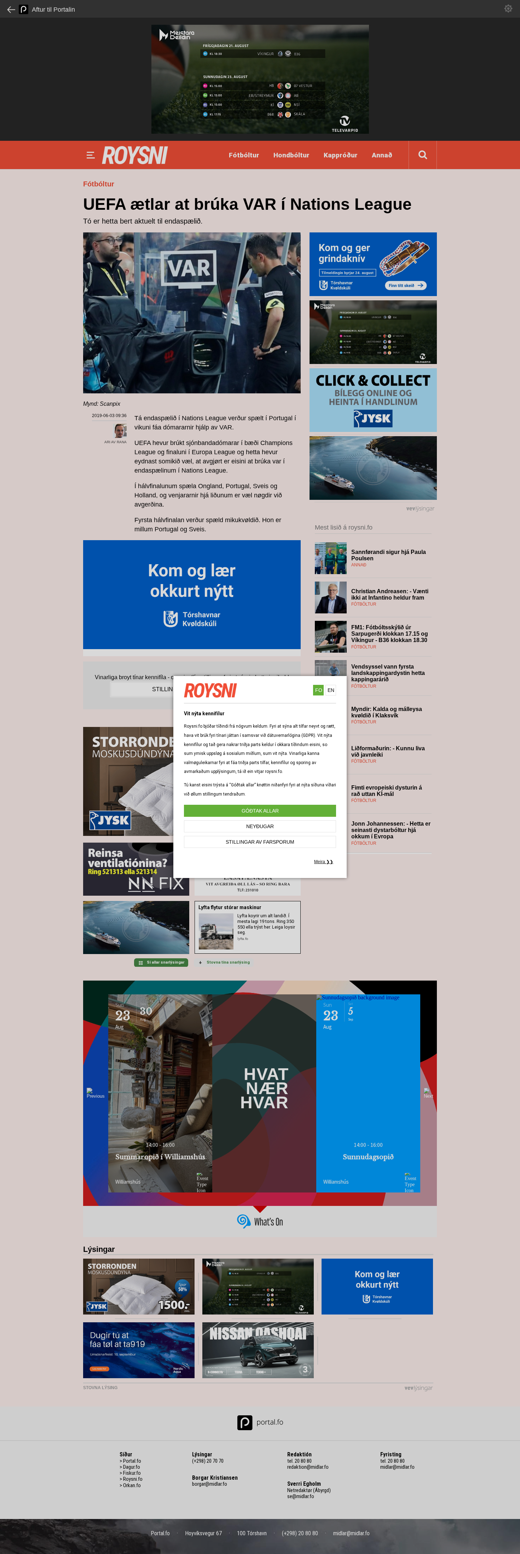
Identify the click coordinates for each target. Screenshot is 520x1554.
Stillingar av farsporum (260, 842)
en (331, 690)
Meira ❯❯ (323, 861)
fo (318, 690)
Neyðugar (260, 826)
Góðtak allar (260, 811)
